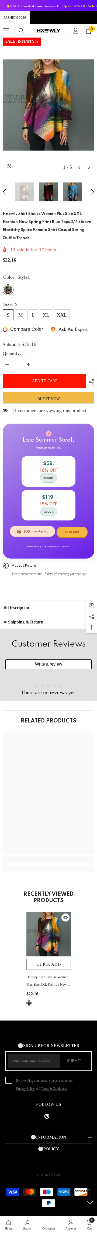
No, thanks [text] (51, 660)
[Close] (89, 562)
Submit (48, 630)
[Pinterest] (48, 647)
